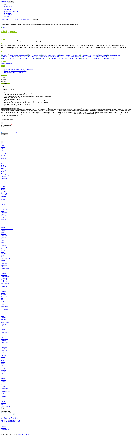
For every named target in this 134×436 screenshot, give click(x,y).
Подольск (3, 312)
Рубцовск (3, 324)
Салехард (3, 396)
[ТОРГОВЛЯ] (102, 55)
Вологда (3, 186)
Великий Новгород (5, 175)
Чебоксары (3, 378)
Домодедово (4, 194)
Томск (2, 363)
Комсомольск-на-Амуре (7, 229)
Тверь (2, 360)
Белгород (3, 163)
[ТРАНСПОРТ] (45, 56)
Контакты (7, 16)
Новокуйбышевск (5, 276)
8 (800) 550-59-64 (10, 417)
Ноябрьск (3, 291)
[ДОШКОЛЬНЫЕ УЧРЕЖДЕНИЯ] (28, 56)
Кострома (3, 234)
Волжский (3, 184)
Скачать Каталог (5, 429)
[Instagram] (11, 414)
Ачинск (3, 155)
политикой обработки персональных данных (19, 132)
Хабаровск (3, 375)
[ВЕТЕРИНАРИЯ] (43, 58)
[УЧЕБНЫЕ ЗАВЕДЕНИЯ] (89, 55)
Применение (8, 14)
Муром (2, 255)
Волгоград (3, 181)
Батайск (3, 161)
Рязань (2, 327)
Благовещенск (4, 170)
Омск (2, 298)
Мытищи (3, 257)
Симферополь (4, 342)
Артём (2, 150)
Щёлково (3, 386)
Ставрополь (4, 347)
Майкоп (3, 248)
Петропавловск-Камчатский (8, 311)
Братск (2, 171)
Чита (2, 383)
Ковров (2, 225)
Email (2, 127)
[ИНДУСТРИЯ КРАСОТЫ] (50, 55)
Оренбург (3, 301)
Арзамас (3, 148)
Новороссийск (4, 280)
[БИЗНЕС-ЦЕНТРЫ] (113, 55)
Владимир (3, 179)
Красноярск (4, 239)
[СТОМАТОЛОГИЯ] (34, 55)
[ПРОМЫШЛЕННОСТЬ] (57, 58)
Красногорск (4, 235)
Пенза (2, 304)
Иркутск (3, 207)
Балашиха (3, 158)
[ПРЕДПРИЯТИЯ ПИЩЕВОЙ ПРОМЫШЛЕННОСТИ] (19, 58)
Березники (3, 166)
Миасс (2, 252)
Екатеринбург (4, 197)
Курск (2, 242)
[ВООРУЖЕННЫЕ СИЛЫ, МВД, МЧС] (92, 58)
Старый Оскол (4, 348)
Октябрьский (4, 296)
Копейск (3, 230)
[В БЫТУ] (4, 55)
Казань (2, 211)
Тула (2, 365)
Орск (2, 303)
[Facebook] (2, 414)
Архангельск (4, 152)
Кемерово (3, 219)
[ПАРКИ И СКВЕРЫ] (72, 58)
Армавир (3, 401)
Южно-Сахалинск (5, 391)
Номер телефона (6, 125)
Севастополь (4, 337)
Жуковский (3, 201)
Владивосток (4, 176)
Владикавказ (4, 178)
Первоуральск (4, 306)
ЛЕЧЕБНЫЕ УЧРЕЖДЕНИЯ (20, 19)
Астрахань (3, 153)
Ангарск (3, 147)
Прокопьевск (4, 314)
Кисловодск (4, 224)
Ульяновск (3, 370)
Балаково (3, 156)
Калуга (2, 214)
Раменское (3, 319)
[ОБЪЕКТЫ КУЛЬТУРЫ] (9, 56)
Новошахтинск (4, 286)
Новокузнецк (4, 275)
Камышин (3, 217)
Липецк (3, 243)
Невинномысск (4, 263)
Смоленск (3, 344)
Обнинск (3, 293)
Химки (2, 376)
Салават (3, 329)
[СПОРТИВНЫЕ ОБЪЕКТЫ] (105, 56)
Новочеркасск (4, 284)
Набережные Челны (6, 258)
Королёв (3, 232)
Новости (10, 11)
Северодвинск (4, 339)
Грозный (3, 189)
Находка (3, 261)
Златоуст (3, 202)
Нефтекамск (4, 265)
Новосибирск (4, 281)
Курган (2, 240)
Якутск (2, 393)
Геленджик (3, 403)
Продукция (7, 13)
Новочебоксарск (5, 283)
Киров (2, 222)
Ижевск (3, 206)
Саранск (3, 334)
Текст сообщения (6, 131)
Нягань (2, 398)
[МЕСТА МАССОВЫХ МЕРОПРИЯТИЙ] (63, 56)
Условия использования (23, 434)
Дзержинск (3, 191)
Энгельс (3, 390)
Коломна (3, 227)
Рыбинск (3, 325)
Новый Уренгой (5, 288)
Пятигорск (3, 317)
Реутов (2, 321)
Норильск (3, 289)
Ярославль (3, 394)
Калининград (4, 212)
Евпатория (3, 196)
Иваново (3, 204)
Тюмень (3, 367)
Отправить (4, 134)
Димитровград (4, 193)
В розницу (9, 63)
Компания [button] (7, 9)
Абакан (2, 143)
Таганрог (3, 357)
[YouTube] (7, 414)
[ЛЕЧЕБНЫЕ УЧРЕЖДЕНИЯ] (17, 55)
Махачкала (3, 250)
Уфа (2, 373)
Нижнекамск (4, 270)
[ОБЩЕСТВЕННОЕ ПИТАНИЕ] (69, 55)
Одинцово (3, 294)
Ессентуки (3, 199)
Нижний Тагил (4, 273)
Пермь (2, 307)
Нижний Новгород (5, 271)
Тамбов (3, 358)
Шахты (2, 385)
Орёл (2, 299)
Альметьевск (4, 145)
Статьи (15, 11)
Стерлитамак (4, 350)
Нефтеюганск (4, 266)
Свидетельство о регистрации (13, 72)
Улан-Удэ (3, 368)
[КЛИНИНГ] (109, 58)
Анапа (2, 399)
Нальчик (3, 260)
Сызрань (3, 353)
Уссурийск (3, 371)
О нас (6, 11)
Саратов (3, 335)
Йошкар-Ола (4, 209)
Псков (2, 316)
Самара (3, 330)
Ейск (2, 404)
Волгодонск (4, 183)
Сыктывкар (4, 355)
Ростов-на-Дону (5, 322)
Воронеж (3, 188)
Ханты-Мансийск (5, 406)
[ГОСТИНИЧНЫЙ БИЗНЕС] (86, 56)
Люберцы (3, 245)
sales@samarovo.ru (10, 420)
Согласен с (17, 132)
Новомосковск (4, 278)
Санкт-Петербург (5, 332)
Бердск (2, 165)
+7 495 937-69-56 (9, 6)
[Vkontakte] (14, 414)
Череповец (3, 381)
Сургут (2, 352)
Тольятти (3, 362)
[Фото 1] (4, 27)
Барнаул (3, 160)
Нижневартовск (5, 268)
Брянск (2, 173)
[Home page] (4, 1)
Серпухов (3, 340)
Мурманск (3, 253)
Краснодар (3, 237)
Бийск (2, 168)
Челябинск (3, 380)
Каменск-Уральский (6, 216)
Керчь (2, 220)
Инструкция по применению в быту (15, 71)
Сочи (2, 345)
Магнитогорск (4, 247)
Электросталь (4, 388)
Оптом (3, 63)
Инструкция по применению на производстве (18, 69)
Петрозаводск (4, 309)
